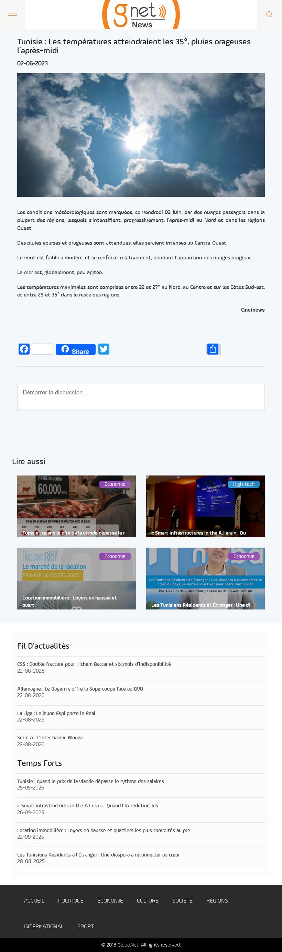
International (44, 927)
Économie (110, 901)
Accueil (34, 901)
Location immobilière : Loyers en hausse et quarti (69, 602)
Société (182, 901)
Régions (217, 901)
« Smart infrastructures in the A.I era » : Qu (198, 533)
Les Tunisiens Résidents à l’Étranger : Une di (200, 605)
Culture (148, 901)
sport (85, 927)
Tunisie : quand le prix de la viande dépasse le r (73, 533)
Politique (71, 901)
